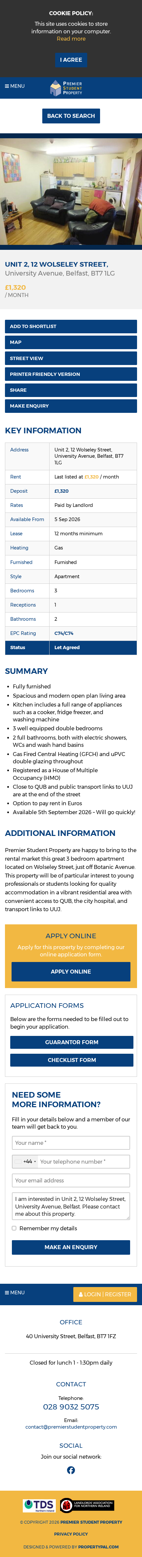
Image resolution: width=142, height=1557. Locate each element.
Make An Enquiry (71, 1247)
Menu (17, 86)
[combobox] (25, 1161)
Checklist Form (72, 1060)
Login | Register (107, 1294)
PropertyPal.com (98, 1546)
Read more (71, 39)
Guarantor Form (71, 1042)
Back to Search (71, 116)
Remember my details (48, 1228)
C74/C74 (63, 633)
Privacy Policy (71, 1534)
